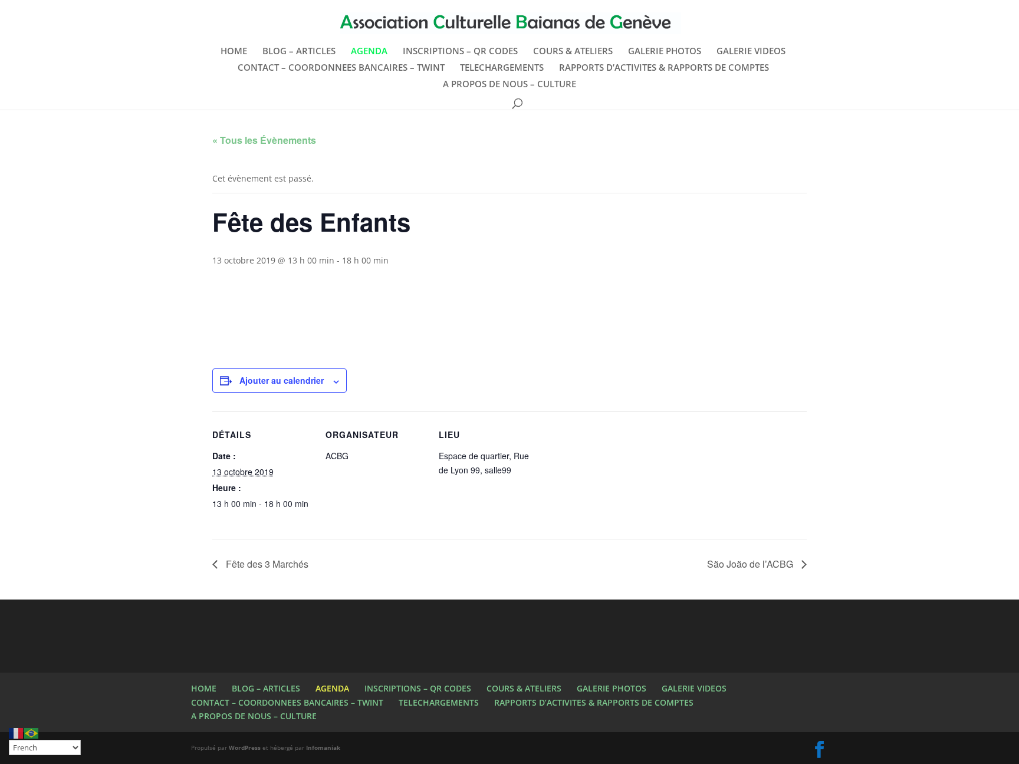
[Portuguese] (32, 732)
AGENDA (369, 52)
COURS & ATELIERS (573, 52)
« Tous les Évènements (264, 140)
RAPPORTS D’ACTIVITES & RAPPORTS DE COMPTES (664, 68)
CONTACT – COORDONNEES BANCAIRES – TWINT (341, 68)
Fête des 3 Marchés (265, 564)
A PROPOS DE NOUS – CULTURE (509, 85)
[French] (16, 732)
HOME (234, 52)
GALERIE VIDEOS (750, 52)
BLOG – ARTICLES (299, 52)
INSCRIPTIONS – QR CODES (460, 52)
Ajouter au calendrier (281, 380)
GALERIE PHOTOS (664, 52)
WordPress (245, 747)
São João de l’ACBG (751, 564)
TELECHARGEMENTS (502, 68)
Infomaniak (323, 747)
